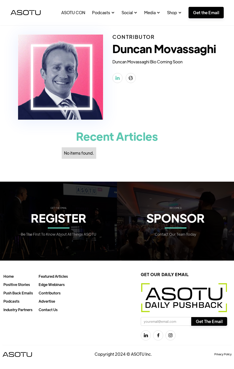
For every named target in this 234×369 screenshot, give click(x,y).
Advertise (47, 301)
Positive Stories (16, 284)
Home (8, 276)
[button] (103, 13)
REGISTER (58, 217)
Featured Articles (53, 276)
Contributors (50, 293)
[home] (25, 12)
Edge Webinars (52, 284)
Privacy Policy (223, 354)
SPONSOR (175, 217)
